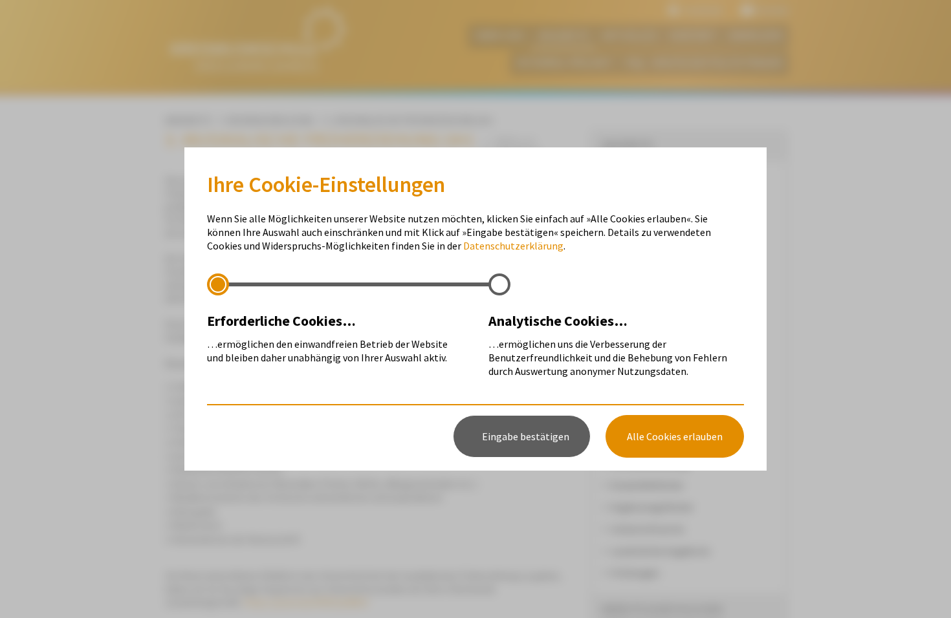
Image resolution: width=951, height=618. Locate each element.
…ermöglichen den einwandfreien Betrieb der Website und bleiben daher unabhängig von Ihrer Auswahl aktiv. (327, 338)
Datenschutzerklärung (513, 245)
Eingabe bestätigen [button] (525, 436)
